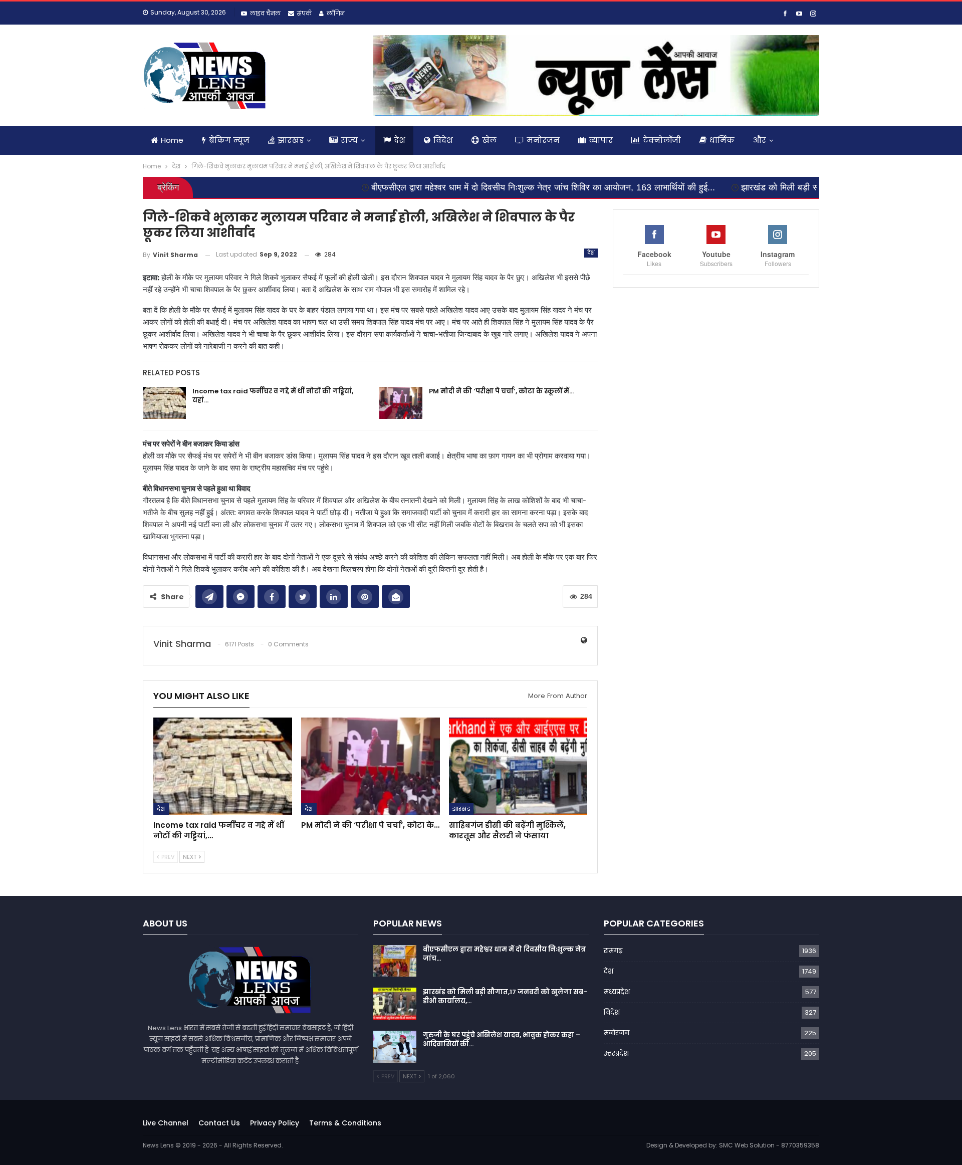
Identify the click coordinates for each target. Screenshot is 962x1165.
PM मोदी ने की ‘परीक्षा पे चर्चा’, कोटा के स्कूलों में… (501, 391)
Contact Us (219, 1123)
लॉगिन (336, 13)
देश (399, 140)
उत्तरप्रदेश (616, 1053)
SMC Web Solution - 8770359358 (769, 1145)
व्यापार (601, 140)
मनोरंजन (543, 140)
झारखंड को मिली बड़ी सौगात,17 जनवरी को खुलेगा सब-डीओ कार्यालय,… (505, 996)
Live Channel (165, 1123)
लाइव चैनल (265, 13)
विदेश (443, 140)
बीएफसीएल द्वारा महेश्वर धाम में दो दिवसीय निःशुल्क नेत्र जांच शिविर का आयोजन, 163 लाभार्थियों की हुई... (486, 187)
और (759, 140)
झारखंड (291, 140)
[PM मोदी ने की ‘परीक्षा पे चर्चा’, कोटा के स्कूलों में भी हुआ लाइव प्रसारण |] (400, 403)
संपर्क (304, 13)
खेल (489, 140)
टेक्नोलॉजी (662, 140)
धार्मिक (722, 140)
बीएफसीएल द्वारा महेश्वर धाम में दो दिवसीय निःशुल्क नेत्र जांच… (504, 954)
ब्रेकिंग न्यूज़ (229, 140)
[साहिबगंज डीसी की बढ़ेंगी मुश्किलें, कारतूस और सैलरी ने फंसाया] (518, 766)
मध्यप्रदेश (617, 992)
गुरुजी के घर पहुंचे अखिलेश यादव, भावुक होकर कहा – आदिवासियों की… (501, 1039)
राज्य (349, 140)
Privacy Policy (274, 1123)
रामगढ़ (613, 951)
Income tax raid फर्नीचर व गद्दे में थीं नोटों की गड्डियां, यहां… (272, 395)
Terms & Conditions (345, 1123)
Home (172, 140)
